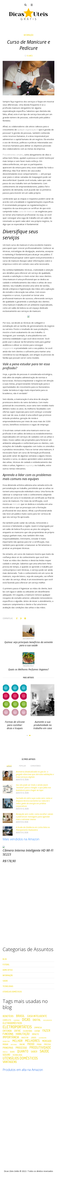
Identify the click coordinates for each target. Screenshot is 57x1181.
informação (28, 35)
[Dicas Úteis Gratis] (28, 14)
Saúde (5, 981)
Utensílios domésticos (20, 1058)
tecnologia (17, 1055)
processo (21, 1047)
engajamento (8, 348)
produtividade (40, 1047)
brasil (20, 1015)
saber (34, 1051)
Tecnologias (8, 986)
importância (11, 1037)
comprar (16, 1020)
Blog (5, 959)
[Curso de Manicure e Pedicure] (28, 78)
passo (30, 1044)
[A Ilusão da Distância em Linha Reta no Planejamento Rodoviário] (8, 831)
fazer (46, 1030)
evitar (37, 1031)
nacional (14, 1044)
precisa (47, 1044)
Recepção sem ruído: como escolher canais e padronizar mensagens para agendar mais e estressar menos (34, 817)
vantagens (10, 1061)
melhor (17, 1040)
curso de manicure (27, 211)
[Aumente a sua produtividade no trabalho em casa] (42, 700)
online (22, 1044)
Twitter (21, 618)
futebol (6, 964)
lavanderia (42, 1038)
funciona (8, 1033)
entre (17, 1031)
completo (7, 1020)
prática (5, 1052)
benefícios (8, 1016)
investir (24, 1038)
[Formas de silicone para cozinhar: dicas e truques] (15, 700)
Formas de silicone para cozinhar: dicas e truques (15, 725)
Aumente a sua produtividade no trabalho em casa (42, 725)
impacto (35, 1034)
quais (12, 1052)
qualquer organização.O (27, 130)
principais (8, 1048)
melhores (32, 1040)
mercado (16, 504)
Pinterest (25, 618)
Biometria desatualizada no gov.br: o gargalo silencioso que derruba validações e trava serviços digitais (35, 774)
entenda (7, 1031)
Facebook (17, 618)
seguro (6, 1055)
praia (39, 1044)
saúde (44, 1051)
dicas (26, 1019)
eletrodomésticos (12, 1023)
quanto (22, 1051)
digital (37, 1019)
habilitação (23, 1033)
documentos (47, 1020)
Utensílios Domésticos (12, 991)
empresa (38, 1028)
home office (8, 970)
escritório (27, 1031)
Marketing (6, 1041)
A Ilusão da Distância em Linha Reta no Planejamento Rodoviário (33, 828)
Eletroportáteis (17, 1027)
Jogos (33, 1038)
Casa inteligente (37, 1016)
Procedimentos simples (13, 155)
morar (5, 1044)
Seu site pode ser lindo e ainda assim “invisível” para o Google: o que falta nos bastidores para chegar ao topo (33, 787)
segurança (29, 465)
